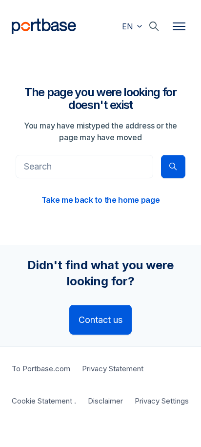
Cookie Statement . (44, 400)
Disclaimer (105, 400)
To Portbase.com (41, 368)
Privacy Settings (162, 400)
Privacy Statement (112, 368)
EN (129, 26)
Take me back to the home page (100, 200)
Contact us (100, 320)
